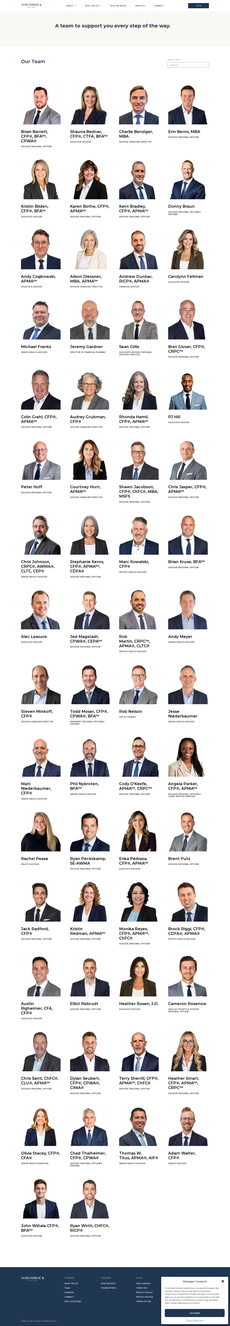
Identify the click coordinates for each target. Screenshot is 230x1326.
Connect (159, 6)
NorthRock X (108, 1283)
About (69, 6)
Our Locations (72, 1301)
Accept (195, 1313)
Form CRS (141, 1288)
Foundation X (108, 1288)
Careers (69, 1292)
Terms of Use (143, 1301)
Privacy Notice (144, 1297)
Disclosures (143, 1283)
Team (67, 1288)
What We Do (92, 6)
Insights (140, 6)
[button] (223, 1281)
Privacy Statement (195, 1320)
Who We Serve (118, 6)
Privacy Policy (144, 1292)
